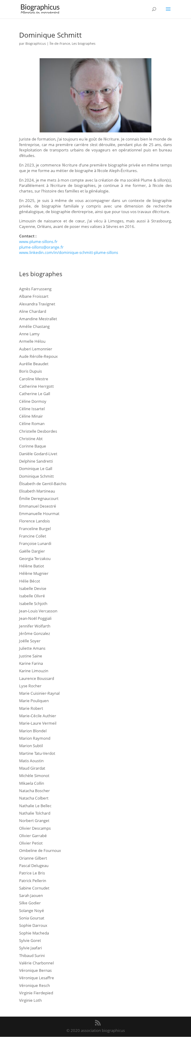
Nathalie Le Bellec (35, 805)
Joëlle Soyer (30, 640)
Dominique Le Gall (35, 468)
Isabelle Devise (32, 588)
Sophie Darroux (33, 925)
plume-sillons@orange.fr (41, 247)
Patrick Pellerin (32, 880)
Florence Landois (34, 521)
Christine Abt (31, 438)
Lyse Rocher (30, 685)
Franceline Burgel (35, 528)
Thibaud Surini (32, 955)
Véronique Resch (34, 985)
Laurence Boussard (36, 678)
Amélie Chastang (34, 326)
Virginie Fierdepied (36, 992)
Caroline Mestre (33, 378)
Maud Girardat (32, 768)
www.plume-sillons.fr (38, 241)
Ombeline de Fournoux (40, 850)
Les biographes (84, 43)
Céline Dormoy (32, 401)
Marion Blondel (33, 730)
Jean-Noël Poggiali (35, 618)
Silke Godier (30, 903)
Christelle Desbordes (38, 431)
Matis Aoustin (31, 760)
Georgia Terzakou (35, 558)
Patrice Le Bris (32, 873)
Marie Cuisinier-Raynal (39, 693)
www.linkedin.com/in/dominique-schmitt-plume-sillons (68, 252)
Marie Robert (31, 708)
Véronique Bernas (35, 970)
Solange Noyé (31, 910)
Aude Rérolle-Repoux (38, 356)
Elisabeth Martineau (37, 491)
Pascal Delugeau (33, 865)
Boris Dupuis (30, 371)
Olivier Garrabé (33, 835)
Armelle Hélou (32, 341)
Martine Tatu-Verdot (37, 753)
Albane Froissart (33, 296)
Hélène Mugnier (33, 573)
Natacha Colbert (33, 798)
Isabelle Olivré (32, 596)
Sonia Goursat (31, 918)
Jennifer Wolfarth (34, 626)
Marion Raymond (34, 738)
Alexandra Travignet (37, 304)
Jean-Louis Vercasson (38, 611)
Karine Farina (31, 663)
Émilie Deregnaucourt (38, 498)
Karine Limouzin (33, 670)
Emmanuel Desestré (37, 506)
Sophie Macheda (34, 933)
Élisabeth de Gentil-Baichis (42, 483)
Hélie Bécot (29, 581)
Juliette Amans (32, 648)
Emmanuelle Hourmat (39, 513)
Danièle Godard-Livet (38, 453)
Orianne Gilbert (33, 858)
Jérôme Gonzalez (34, 633)
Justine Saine (30, 656)
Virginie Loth (30, 1000)
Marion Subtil (31, 745)
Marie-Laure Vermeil (37, 723)
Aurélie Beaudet (33, 363)
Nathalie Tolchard (34, 813)
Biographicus (35, 43)
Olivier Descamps (35, 828)
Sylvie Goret (30, 940)
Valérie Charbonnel (36, 963)
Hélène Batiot (31, 566)
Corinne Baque (32, 446)
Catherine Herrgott (36, 386)
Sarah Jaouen (31, 895)
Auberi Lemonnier (35, 349)
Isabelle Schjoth (33, 603)
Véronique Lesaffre (36, 977)
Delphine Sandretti (36, 461)
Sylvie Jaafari (30, 948)
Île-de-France (60, 43)
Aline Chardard (32, 311)
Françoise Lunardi (35, 543)
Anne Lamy (29, 333)
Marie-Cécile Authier (37, 715)
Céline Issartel (32, 408)
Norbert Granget (34, 820)
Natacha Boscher (34, 790)
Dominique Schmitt (36, 476)
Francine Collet (32, 536)
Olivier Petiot (31, 843)
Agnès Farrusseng (35, 288)
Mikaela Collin (31, 783)
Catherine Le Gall (34, 393)
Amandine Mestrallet (38, 318)
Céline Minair (31, 416)
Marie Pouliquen (34, 700)
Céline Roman (31, 423)
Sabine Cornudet (34, 888)
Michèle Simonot (34, 775)
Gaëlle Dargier (32, 551)
